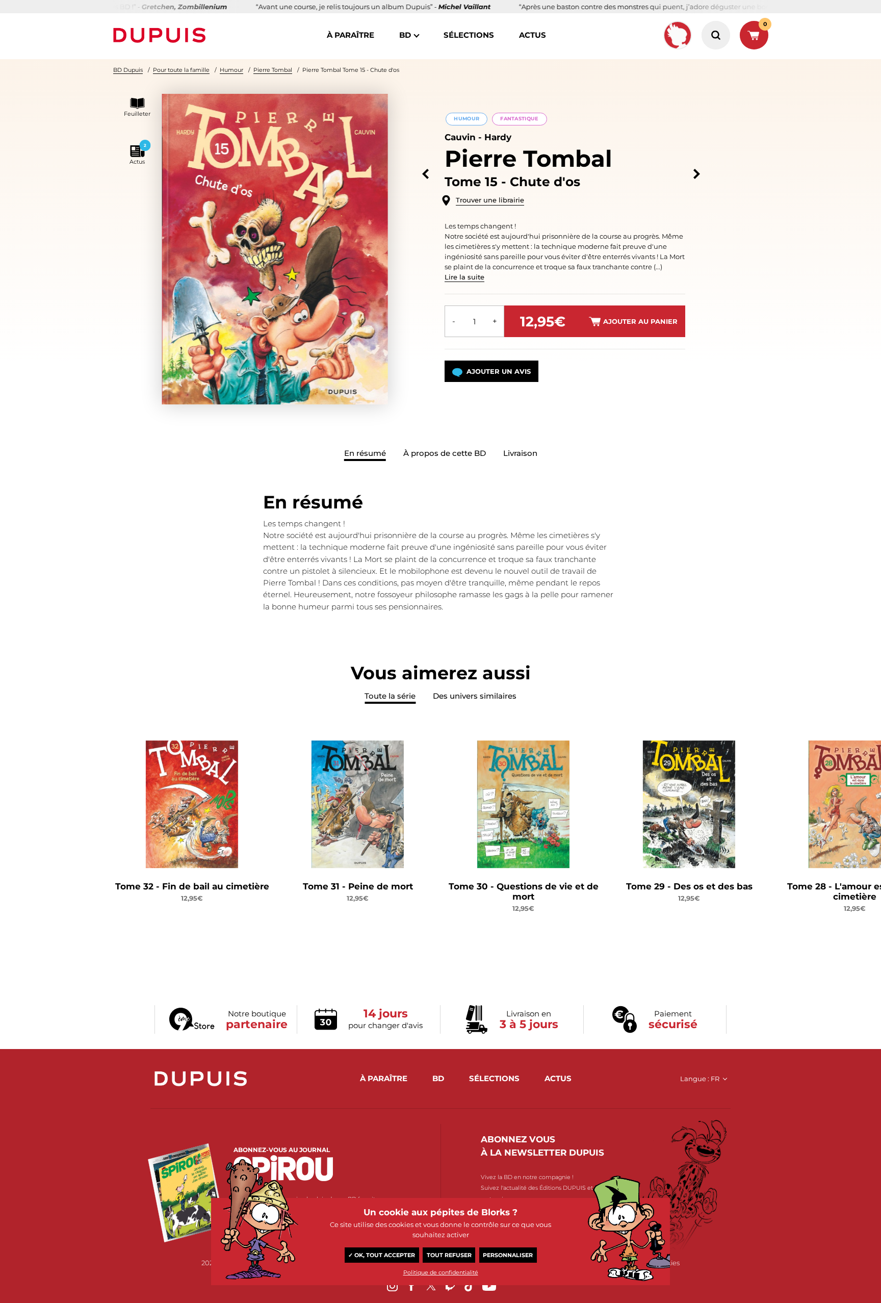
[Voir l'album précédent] (425, 174)
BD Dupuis (128, 69)
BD (405, 35)
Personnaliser (508, 1255)
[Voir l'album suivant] (696, 174)
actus (532, 35)
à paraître (350, 35)
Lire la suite (464, 277)
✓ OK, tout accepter (381, 1255)
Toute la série (390, 696)
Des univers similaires (474, 696)
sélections (469, 35)
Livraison (520, 453)
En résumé (365, 453)
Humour (231, 69)
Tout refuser (449, 1255)
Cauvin (460, 137)
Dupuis (161, 35)
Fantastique (519, 118)
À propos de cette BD (444, 453)
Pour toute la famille (181, 69)
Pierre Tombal (272, 69)
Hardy (497, 137)
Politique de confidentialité (440, 1272)
